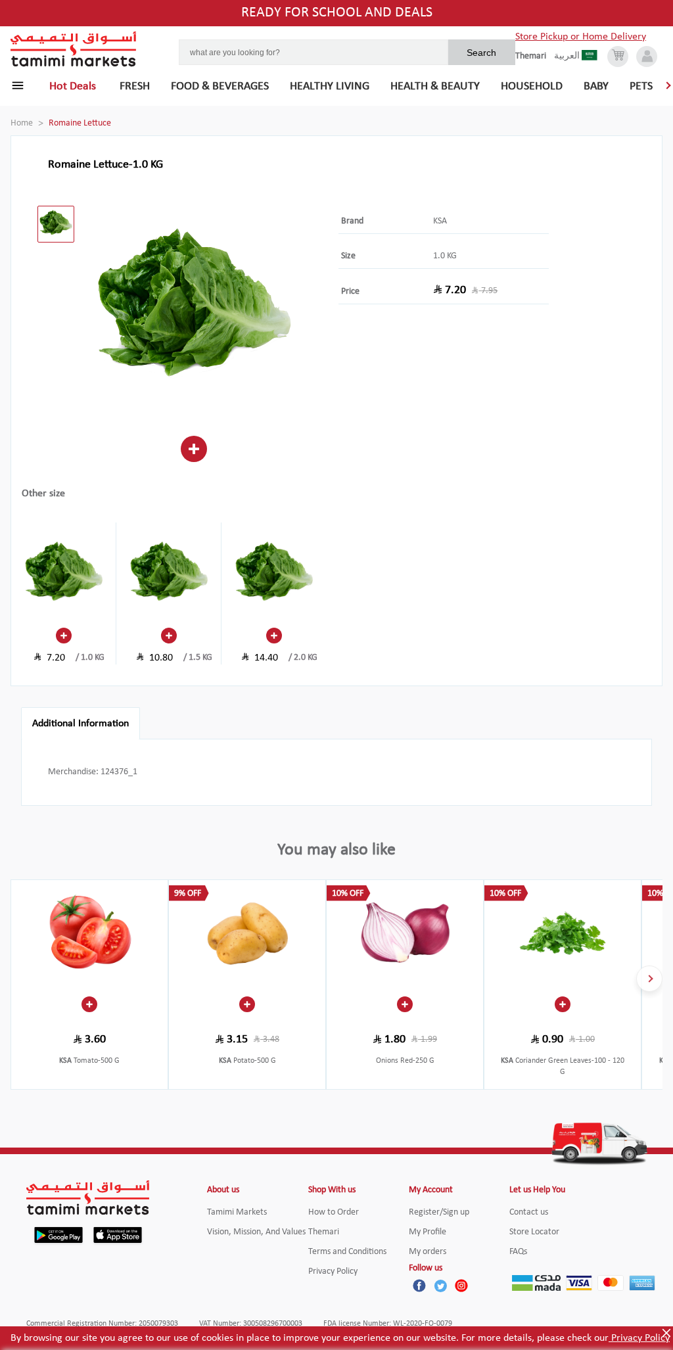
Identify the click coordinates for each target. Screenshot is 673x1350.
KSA (440, 221)
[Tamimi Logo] (74, 49)
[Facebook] (419, 1285)
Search (481, 52)
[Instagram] (461, 1285)
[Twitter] (440, 1285)
